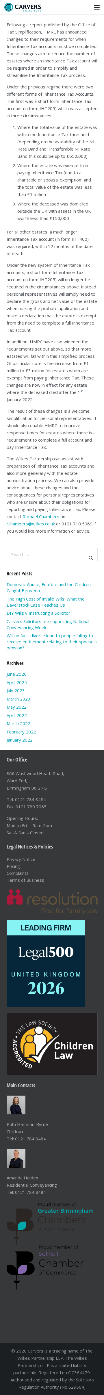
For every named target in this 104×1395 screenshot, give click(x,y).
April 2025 (17, 682)
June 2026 (17, 674)
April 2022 (17, 715)
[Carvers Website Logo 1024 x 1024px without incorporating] (22, 7)
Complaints (18, 873)
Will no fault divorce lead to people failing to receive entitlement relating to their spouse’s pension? (52, 642)
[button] (96, 7)
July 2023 (16, 690)
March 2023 (18, 699)
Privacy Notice (21, 859)
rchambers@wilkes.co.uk (31, 524)
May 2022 (17, 707)
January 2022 (20, 740)
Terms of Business (25, 880)
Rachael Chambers (41, 516)
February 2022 (21, 732)
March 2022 (18, 723)
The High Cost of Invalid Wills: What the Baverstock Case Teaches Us (46, 602)
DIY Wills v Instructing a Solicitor (38, 613)
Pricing (13, 866)
